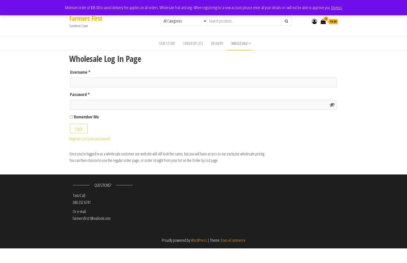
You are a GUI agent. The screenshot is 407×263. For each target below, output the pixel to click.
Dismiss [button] (336, 7)
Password (80, 94)
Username (80, 72)
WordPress (199, 240)
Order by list (193, 43)
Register (75, 139)
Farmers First (85, 18)
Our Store (167, 43)
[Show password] (332, 105)
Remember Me (86, 117)
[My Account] (314, 21)
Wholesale (239, 43)
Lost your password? (95, 139)
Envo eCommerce (233, 240)
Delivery (217, 43)
